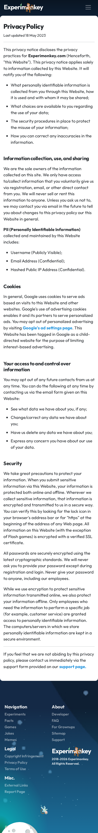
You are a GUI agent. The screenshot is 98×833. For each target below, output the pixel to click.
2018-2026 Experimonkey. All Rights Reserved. (70, 761)
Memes (11, 739)
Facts (9, 720)
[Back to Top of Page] (44, 810)
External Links (16, 785)
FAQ (55, 720)
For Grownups (63, 727)
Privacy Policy (16, 762)
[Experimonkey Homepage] (24, 7)
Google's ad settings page (47, 328)
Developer (60, 714)
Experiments (15, 714)
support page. (72, 666)
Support (58, 739)
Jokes (9, 733)
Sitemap (58, 733)
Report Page (15, 791)
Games (10, 727)
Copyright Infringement (24, 756)
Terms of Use (15, 768)
